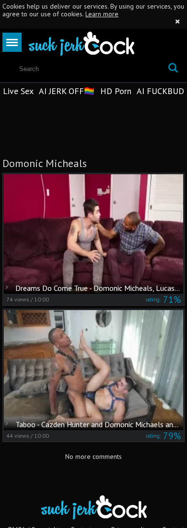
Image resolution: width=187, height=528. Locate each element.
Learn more (101, 14)
